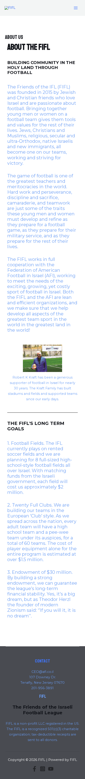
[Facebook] (34, 769)
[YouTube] (50, 769)
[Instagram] (42, 769)
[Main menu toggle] (75, 8)
